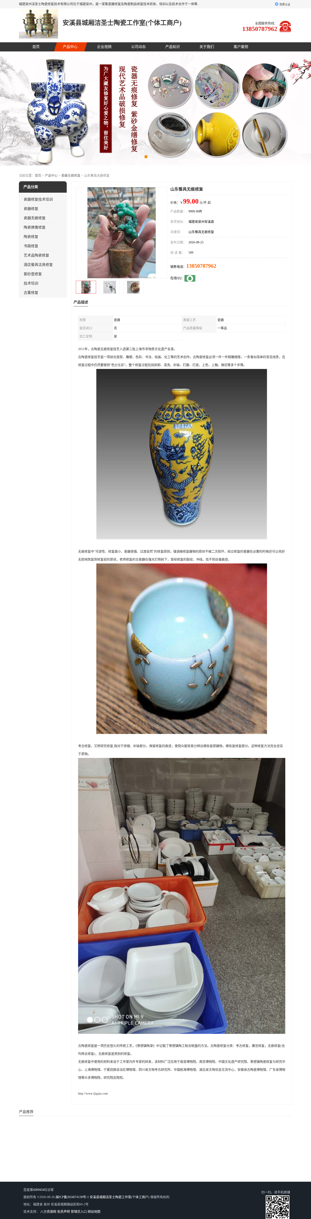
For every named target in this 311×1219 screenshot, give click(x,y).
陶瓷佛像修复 (35, 227)
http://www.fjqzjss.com (93, 1093)
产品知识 (172, 47)
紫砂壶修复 (33, 274)
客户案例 (241, 47)
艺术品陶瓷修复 (36, 255)
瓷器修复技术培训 (38, 199)
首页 (36, 47)
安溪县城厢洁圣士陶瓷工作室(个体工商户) (119, 1197)
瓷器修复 (31, 209)
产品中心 (70, 47)
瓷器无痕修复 (70, 175)
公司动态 (138, 47)
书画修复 (31, 246)
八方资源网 (48, 1211)
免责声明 (63, 1211)
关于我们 (206, 47)
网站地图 (94, 1211)
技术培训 (31, 283)
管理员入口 (79, 1211)
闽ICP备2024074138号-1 (72, 1197)
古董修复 (31, 293)
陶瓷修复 (31, 237)
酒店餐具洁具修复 (38, 265)
